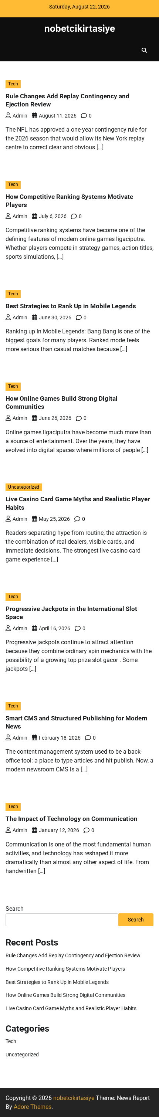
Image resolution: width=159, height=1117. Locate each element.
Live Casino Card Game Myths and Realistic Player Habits (71, 1008)
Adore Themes (32, 1106)
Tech (13, 83)
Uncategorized (24, 487)
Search (15, 908)
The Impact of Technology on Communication (72, 818)
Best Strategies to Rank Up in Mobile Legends (71, 306)
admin (20, 116)
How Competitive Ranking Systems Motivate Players (65, 969)
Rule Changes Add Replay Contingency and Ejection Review (73, 955)
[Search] (144, 50)
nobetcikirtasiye (79, 28)
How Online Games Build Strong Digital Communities (65, 995)
